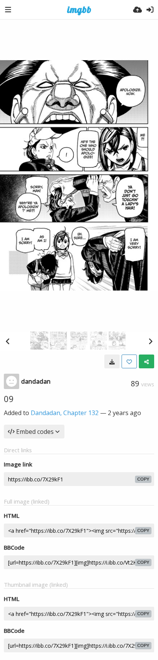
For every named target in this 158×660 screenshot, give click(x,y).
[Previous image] (7, 341)
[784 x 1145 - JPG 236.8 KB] (112, 361)
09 (9, 398)
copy (143, 479)
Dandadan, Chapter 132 (65, 413)
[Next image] (150, 341)
